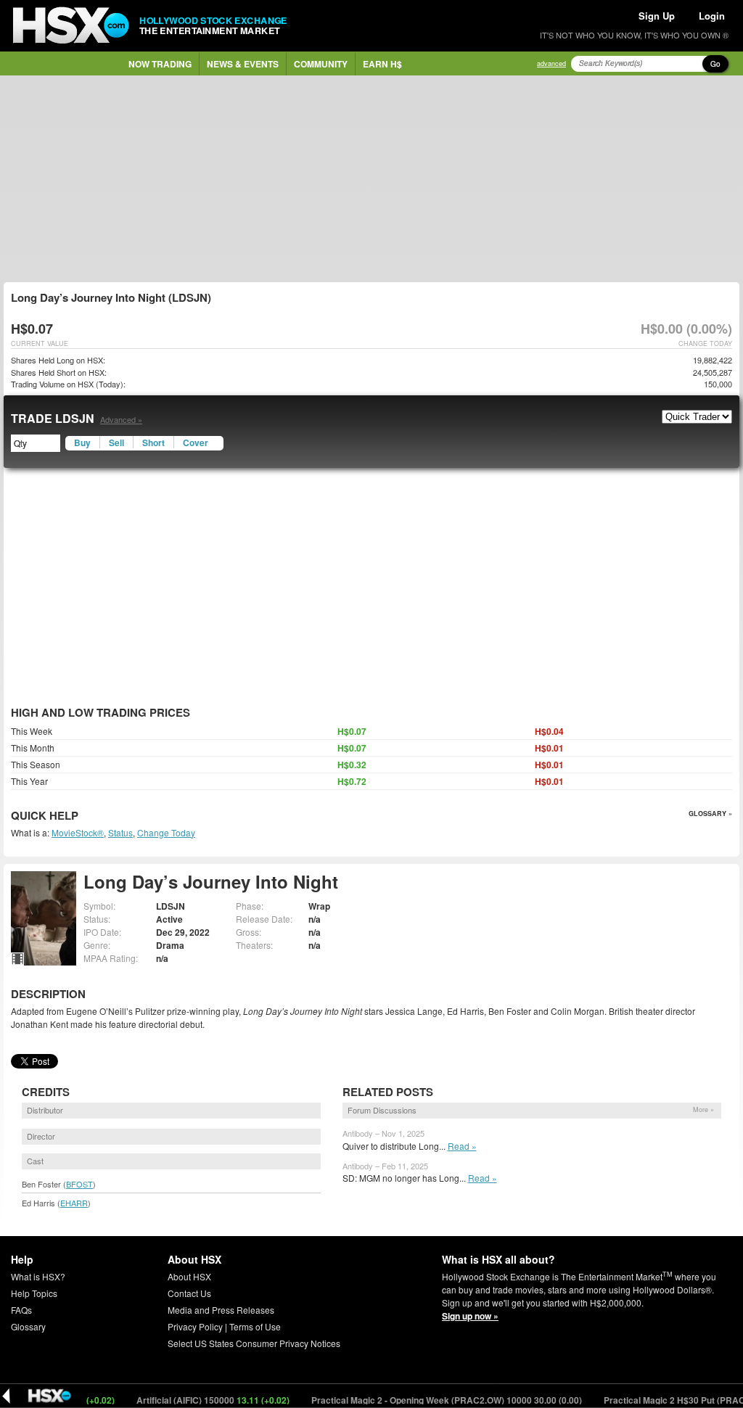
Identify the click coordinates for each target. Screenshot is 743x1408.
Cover (195, 442)
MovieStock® (78, 832)
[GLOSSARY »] (80, 816)
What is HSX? (38, 1276)
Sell (116, 442)
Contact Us (189, 1293)
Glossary (28, 1326)
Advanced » (121, 419)
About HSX (189, 1276)
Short (153, 442)
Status (120, 832)
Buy (82, 442)
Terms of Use (255, 1326)
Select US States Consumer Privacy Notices (254, 1343)
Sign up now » (470, 1315)
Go (715, 64)
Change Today (166, 832)
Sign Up (657, 15)
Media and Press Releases (221, 1310)
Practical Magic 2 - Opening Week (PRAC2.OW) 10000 (427, 1400)
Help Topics (34, 1293)
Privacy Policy (195, 1326)
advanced (551, 63)
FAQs (21, 1310)
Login (712, 15)
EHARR (74, 1203)
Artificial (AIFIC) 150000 (193, 1400)
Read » (462, 1146)
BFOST (79, 1184)
